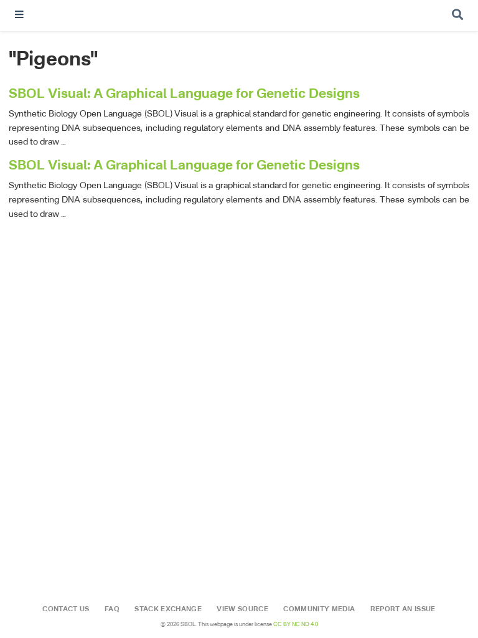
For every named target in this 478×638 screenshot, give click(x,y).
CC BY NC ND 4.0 (295, 624)
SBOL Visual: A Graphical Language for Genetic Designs (184, 94)
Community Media (319, 609)
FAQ (112, 609)
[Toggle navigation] (19, 16)
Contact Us (65, 609)
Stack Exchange (168, 609)
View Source (242, 609)
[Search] (457, 16)
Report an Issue (403, 609)
